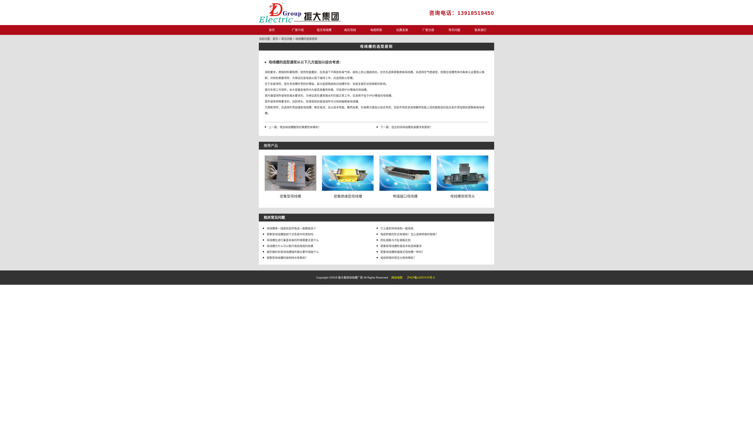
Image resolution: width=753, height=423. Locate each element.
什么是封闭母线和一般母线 (396, 228)
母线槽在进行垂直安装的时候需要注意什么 (293, 240)
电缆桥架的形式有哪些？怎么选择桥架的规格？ (409, 234)
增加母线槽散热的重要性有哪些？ (300, 127)
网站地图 (396, 277)
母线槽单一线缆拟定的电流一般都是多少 (291, 228)
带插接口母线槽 (405, 196)
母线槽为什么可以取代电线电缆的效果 (290, 246)
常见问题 (454, 30)
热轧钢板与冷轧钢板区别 (395, 240)
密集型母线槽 (290, 196)
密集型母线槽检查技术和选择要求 (401, 246)
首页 (272, 30)
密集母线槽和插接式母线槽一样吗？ (402, 251)
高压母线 (350, 30)
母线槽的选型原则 (306, 38)
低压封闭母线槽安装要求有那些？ (412, 127)
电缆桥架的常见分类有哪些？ (398, 257)
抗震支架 (402, 30)
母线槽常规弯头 (462, 196)
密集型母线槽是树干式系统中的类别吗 (290, 234)
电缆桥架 (376, 30)
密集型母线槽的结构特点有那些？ (287, 257)
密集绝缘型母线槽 (348, 196)
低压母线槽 (324, 30)
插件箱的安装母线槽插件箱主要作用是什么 (293, 251)
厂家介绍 (298, 30)
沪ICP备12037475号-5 (421, 277)
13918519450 (475, 13)
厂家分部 (428, 30)
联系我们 (480, 30)
